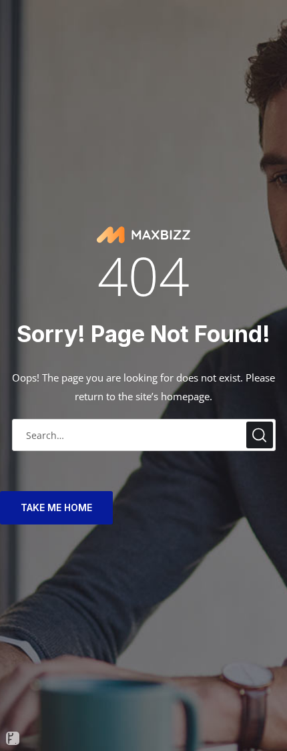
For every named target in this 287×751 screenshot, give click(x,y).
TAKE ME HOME (56, 507)
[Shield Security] (12, 738)
